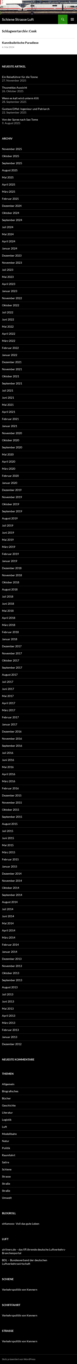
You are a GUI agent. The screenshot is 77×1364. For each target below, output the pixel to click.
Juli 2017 (7, 681)
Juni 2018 (8, 603)
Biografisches (10, 1091)
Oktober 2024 (10, 213)
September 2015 (12, 816)
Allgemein (8, 1084)
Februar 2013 (10, 1029)
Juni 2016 (8, 760)
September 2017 (12, 667)
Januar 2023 (9, 291)
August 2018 (10, 589)
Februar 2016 (10, 788)
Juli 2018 (7, 596)
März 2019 (8, 546)
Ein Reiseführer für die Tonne (20, 77)
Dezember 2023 (12, 255)
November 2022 (12, 298)
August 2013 (10, 987)
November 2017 (12, 653)
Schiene (6, 1169)
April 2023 (8, 284)
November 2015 (12, 802)
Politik (6, 1148)
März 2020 (8, 468)
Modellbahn (9, 1133)
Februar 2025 (10, 198)
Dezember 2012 (12, 1044)
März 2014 (8, 937)
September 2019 (12, 511)
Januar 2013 (9, 1037)
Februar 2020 (10, 475)
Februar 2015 (10, 859)
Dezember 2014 (12, 873)
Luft (4, 1126)
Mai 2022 (8, 326)
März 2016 (8, 781)
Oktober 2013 (10, 973)
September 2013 (12, 980)
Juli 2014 (7, 909)
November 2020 (12, 433)
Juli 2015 (7, 831)
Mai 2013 (8, 1008)
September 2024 (12, 220)
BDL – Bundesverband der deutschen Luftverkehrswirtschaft (24, 1261)
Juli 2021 (7, 390)
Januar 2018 (9, 639)
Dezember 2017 (12, 646)
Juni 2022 (8, 319)
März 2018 (8, 625)
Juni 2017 (8, 688)
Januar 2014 (9, 951)
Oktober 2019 (10, 504)
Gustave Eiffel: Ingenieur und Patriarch (26, 109)
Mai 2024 (8, 234)
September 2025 (12, 163)
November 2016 (12, 738)
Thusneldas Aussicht (14, 87)
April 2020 (8, 461)
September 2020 (12, 447)
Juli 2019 (7, 525)
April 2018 (8, 617)
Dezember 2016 (12, 731)
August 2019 (10, 518)
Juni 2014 (8, 916)
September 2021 (12, 383)
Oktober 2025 (10, 156)
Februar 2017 (10, 717)
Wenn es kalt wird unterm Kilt (20, 98)
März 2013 (8, 1022)
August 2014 (10, 902)
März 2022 (8, 340)
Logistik (6, 1119)
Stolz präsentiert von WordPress (18, 1359)
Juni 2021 (8, 397)
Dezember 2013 (12, 958)
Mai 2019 (8, 539)
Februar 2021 (10, 419)
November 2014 (12, 880)
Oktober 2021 (10, 376)
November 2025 (12, 149)
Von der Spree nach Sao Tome (20, 119)
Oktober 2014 (10, 887)
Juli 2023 (7, 269)
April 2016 (8, 774)
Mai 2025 (8, 177)
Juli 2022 (7, 312)
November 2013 (12, 966)
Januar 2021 (9, 426)
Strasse (6, 1176)
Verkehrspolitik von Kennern (19, 1289)
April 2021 (8, 411)
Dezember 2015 (12, 795)
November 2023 (12, 262)
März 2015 (8, 852)
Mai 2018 (8, 610)
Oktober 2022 (10, 305)
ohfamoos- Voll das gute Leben (20, 1223)
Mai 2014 (8, 923)
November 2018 (12, 575)
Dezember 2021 (12, 362)
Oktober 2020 (10, 440)
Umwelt (7, 1197)
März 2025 (8, 191)
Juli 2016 (7, 752)
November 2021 (12, 369)
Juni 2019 (8, 532)
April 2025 (8, 184)
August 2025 (10, 170)
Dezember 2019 (12, 490)
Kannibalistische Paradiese (20, 42)
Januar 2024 (9, 248)
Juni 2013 (8, 1001)
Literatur (7, 1112)
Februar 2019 (10, 554)
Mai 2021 (8, 404)
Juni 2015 (8, 838)
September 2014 (12, 895)
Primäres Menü (72, 19)
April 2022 (8, 333)
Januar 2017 (9, 724)
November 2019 (12, 497)
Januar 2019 (9, 561)
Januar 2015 (9, 866)
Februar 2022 (10, 347)
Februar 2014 (10, 944)
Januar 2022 (9, 355)
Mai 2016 (8, 767)
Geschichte (9, 1105)
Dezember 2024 (12, 205)
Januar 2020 (9, 482)
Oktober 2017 (10, 660)
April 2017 (8, 703)
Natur (5, 1141)
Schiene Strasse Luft (18, 19)
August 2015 (10, 823)
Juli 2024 (7, 227)
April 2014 (8, 930)
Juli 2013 (7, 994)
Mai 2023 (8, 276)
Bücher (6, 1098)
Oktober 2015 (10, 809)
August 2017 (10, 674)
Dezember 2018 (12, 568)
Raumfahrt (8, 1155)
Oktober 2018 (10, 582)
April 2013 (8, 1015)
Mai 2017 (8, 696)
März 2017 (8, 710)
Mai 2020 (8, 454)
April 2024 (8, 241)
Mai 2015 (8, 845)
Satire (5, 1162)
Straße (6, 1183)
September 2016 (12, 745)
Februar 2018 (10, 632)
